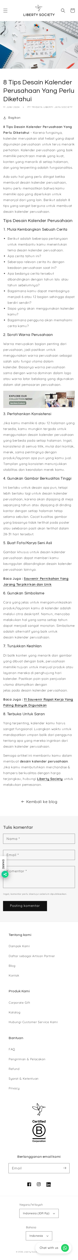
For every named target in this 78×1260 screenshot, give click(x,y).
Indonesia (36, 1235)
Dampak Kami (19, 946)
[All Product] (39, 399)
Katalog (14, 1012)
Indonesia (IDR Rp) (36, 1213)
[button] (5, 10)
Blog (12, 966)
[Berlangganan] (64, 1168)
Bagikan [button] (14, 118)
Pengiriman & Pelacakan (27, 1059)
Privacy (14, 1088)
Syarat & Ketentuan (24, 1078)
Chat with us (49, 1248)
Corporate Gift (19, 1003)
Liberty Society (50, 779)
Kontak (14, 975)
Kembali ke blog (41, 801)
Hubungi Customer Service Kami (33, 1022)
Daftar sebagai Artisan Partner (32, 956)
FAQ (12, 1049)
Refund (14, 1069)
